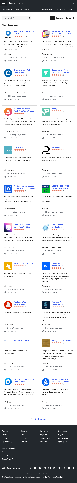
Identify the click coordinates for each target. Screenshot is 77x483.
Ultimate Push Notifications (57, 226)
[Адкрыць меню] (74, 3)
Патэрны (24, 442)
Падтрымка (44, 435)
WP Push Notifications (23, 340)
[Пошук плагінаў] (29, 18)
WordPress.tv (45, 442)
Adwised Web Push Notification (59, 303)
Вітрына (24, 431)
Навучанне (44, 431)
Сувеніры (62, 442)
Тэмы (23, 435)
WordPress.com (9, 448)
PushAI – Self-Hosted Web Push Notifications (24, 226)
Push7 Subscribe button (24, 263)
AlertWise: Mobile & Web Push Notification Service (61, 380)
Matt (5, 452)
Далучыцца (62, 431)
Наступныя (42, 419)
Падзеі (60, 435)
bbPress (6, 455)
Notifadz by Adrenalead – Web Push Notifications (24, 187)
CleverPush (19, 147)
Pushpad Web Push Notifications (22, 303)
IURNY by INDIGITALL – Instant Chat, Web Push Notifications (61, 187)
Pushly (54, 109)
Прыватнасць (7, 442)
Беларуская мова (13, 468)
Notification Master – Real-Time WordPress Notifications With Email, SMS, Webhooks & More (24, 110)
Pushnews (56, 147)
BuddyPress (7, 459)
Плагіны (24, 438)
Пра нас (5, 431)
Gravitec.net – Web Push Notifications (22, 71)
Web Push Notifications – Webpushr (24, 32)
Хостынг (5, 438)
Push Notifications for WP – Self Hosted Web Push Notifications (61, 32)
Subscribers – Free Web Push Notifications (61, 71)
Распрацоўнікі (45, 438)
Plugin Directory (7, 9)
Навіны (4, 435)
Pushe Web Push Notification (59, 264)
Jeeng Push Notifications (62, 340)
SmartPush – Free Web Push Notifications (24, 380)
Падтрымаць (64, 438)
